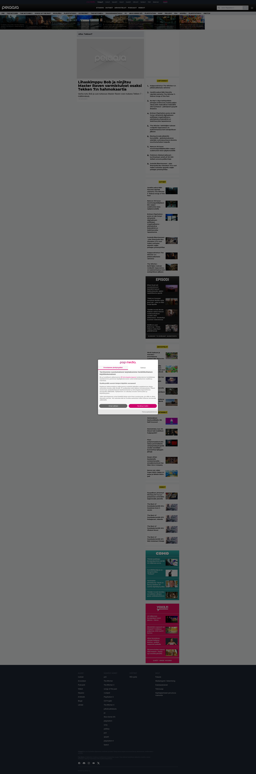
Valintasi (143, 368)
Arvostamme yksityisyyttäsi (113, 367)
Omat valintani (113, 406)
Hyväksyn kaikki (142, 406)
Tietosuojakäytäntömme (149, 412)
